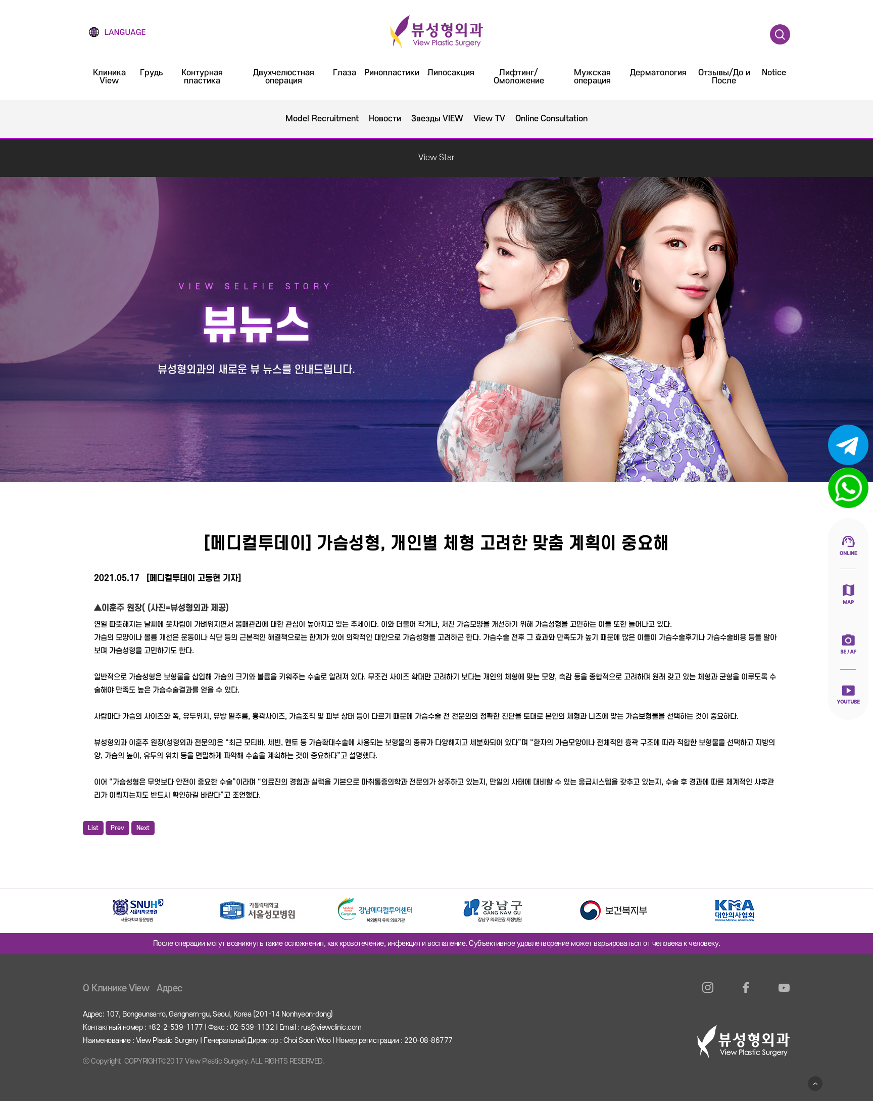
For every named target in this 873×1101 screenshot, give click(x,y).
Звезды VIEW (437, 118)
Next (143, 828)
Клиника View (109, 77)
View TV (489, 118)
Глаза (344, 73)
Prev (117, 828)
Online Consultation (551, 118)
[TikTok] (784, 993)
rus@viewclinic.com (331, 1027)
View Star (436, 157)
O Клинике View (116, 988)
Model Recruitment (322, 118)
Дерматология (658, 73)
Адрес (169, 988)
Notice (774, 73)
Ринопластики (391, 73)
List (93, 828)
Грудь (151, 73)
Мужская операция (592, 77)
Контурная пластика (202, 77)
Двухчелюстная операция (283, 77)
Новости (385, 118)
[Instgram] (708, 993)
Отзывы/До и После (724, 77)
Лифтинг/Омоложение (519, 77)
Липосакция (450, 73)
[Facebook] (746, 993)
